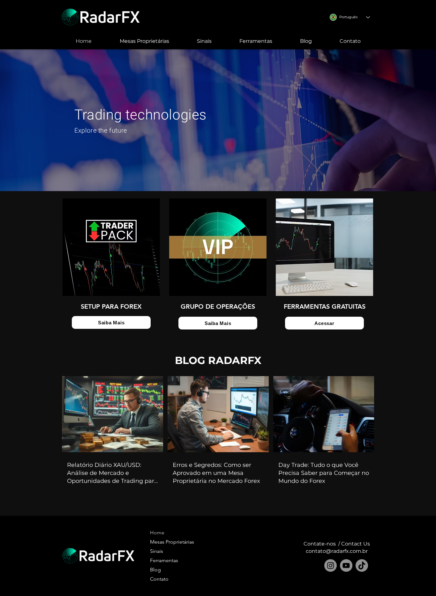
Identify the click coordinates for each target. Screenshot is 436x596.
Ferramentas (164, 560)
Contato (159, 579)
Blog (155, 570)
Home (157, 533)
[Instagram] (330, 565)
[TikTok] (362, 565)
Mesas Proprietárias (166, 542)
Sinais (156, 551)
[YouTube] (346, 565)
